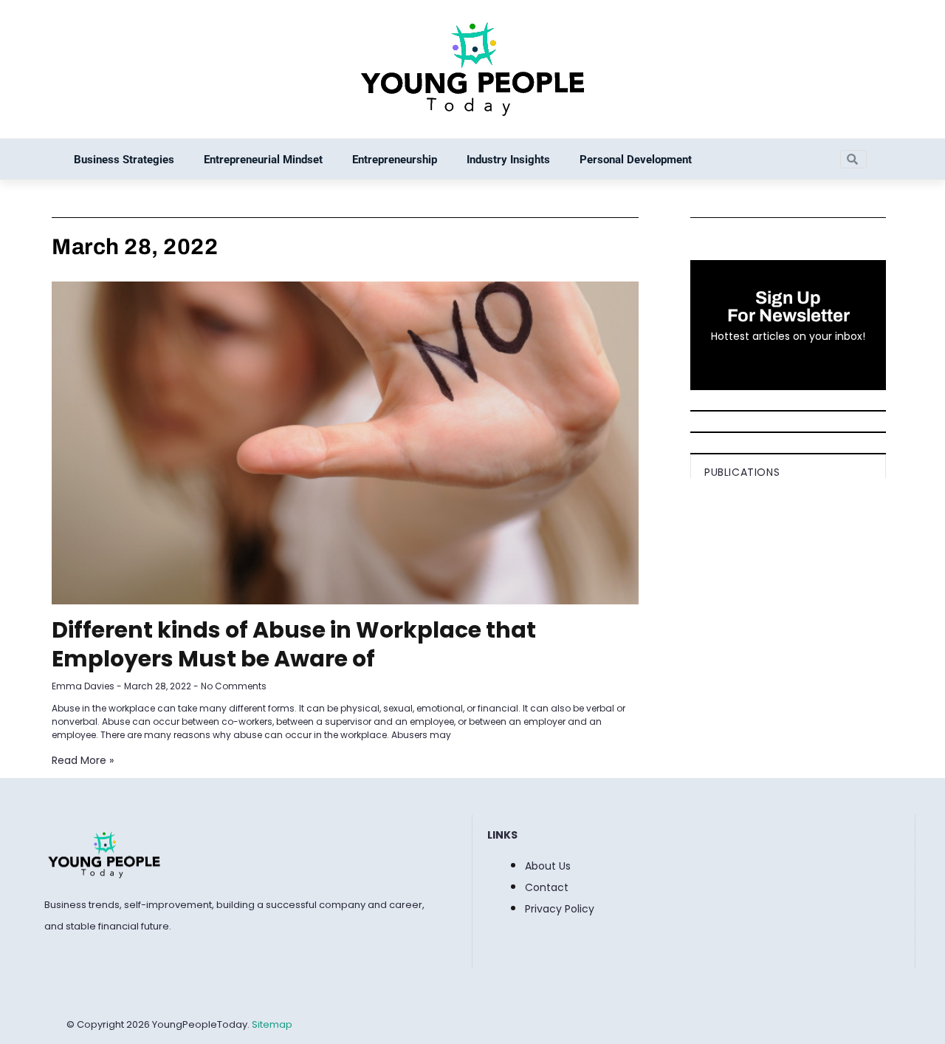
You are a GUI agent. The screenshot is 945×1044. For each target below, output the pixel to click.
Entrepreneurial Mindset (263, 159)
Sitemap (272, 1024)
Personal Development (636, 159)
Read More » (83, 760)
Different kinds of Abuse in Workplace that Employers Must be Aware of (294, 644)
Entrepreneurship (394, 159)
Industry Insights (508, 159)
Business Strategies (124, 159)
